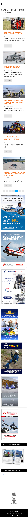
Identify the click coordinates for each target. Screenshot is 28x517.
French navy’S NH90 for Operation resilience (12, 67)
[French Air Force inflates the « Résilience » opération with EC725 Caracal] (14, 163)
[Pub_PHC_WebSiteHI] (9, 440)
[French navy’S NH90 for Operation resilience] (14, 57)
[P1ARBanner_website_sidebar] (11, 373)
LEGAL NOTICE (10, 513)
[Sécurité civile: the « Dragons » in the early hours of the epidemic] (14, 127)
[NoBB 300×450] (13, 229)
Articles (12, 36)
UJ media (16, 511)
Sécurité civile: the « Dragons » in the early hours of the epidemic (12, 138)
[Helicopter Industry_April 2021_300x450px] (13, 266)
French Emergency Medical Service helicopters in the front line (13, 102)
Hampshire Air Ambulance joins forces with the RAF (13, 33)
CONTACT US (18, 513)
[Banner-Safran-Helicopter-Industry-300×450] (13, 304)
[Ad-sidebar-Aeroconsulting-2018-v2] (9, 339)
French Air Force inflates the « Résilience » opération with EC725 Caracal (14, 173)
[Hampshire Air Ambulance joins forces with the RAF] (14, 23)
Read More (8, 46)
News (11, 70)
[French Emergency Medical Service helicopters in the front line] (14, 91)
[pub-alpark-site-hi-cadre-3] (9, 406)
